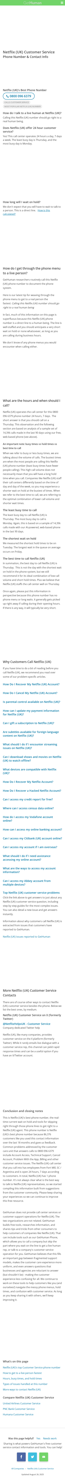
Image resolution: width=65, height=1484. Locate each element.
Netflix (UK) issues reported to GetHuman (26, 936)
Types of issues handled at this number (25, 1384)
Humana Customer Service (18, 1414)
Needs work (50, 1438)
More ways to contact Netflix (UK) (22, 1389)
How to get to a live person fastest (22, 1373)
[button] (62, 3)
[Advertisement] (32, 172)
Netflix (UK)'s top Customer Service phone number (31, 1367)
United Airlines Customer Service (21, 1403)
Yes (38, 1438)
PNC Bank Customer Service (19, 1409)
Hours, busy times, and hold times (22, 1378)
